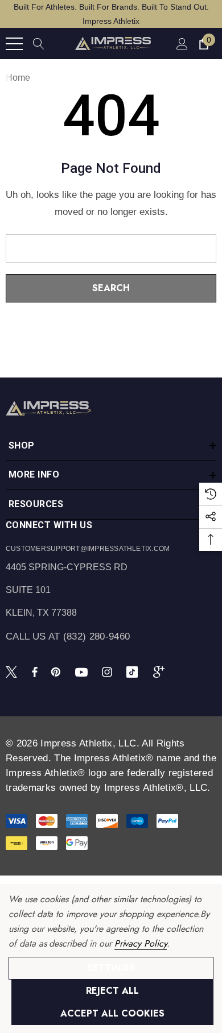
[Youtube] (83, 671)
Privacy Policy (140, 943)
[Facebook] (35, 671)
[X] (14, 671)
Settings (111, 967)
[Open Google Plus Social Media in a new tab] (161, 671)
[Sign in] (181, 43)
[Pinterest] (57, 671)
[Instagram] (109, 671)
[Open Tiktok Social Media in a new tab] (134, 671)
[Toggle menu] (14, 43)
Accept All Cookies (112, 1013)
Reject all (112, 990)
